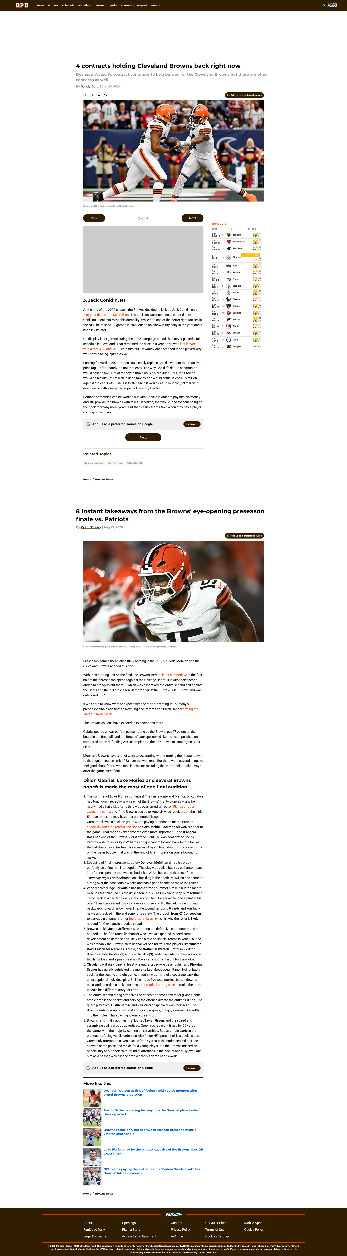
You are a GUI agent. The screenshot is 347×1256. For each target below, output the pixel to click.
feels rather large (141, 918)
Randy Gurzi (90, 86)
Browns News (115, 463)
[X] (324, 5)
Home (87, 479)
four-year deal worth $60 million (106, 315)
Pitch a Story (131, 1229)
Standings (85, 5)
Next (192, 218)
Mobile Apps (253, 1223)
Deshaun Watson (93, 463)
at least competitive (172, 675)
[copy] (105, 94)
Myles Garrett (134, 463)
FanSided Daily (94, 1229)
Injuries (113, 5)
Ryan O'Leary (91, 527)
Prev (94, 218)
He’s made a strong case (157, 985)
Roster (99, 5)
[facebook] (317, 5)
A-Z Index (178, 1236)
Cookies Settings (217, 1236)
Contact (176, 1223)
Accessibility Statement (139, 1236)
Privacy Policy (181, 1229)
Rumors (53, 5)
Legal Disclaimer (95, 1236)
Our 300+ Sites (215, 1223)
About (87, 1223)
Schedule (68, 5)
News (40, 5)
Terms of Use (215, 1229)
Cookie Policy (254, 1229)
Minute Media (64, 1246)
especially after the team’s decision (112, 827)
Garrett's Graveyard (134, 5)
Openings (129, 1223)
